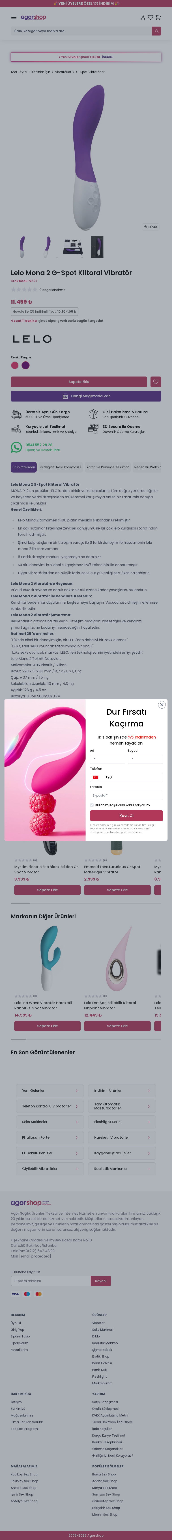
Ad (92, 750)
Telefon (96, 768)
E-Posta (96, 787)
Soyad (133, 750)
